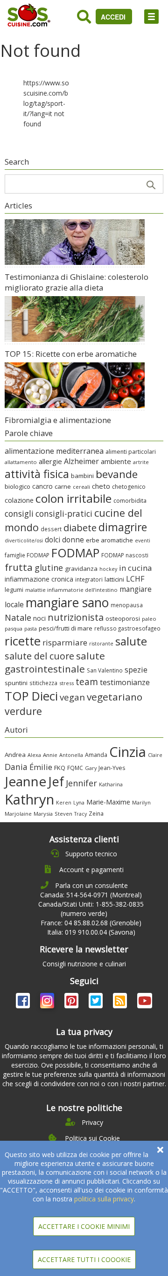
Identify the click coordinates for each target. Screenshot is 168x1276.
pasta (30, 628)
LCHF (135, 579)
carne (63, 486)
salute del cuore (39, 656)
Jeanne (25, 781)
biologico (17, 486)
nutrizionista (76, 617)
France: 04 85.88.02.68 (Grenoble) (91, 922)
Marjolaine (18, 813)
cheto (101, 486)
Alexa (34, 754)
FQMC (75, 767)
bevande (117, 474)
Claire (155, 754)
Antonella (71, 754)
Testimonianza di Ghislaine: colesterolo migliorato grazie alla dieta (76, 282)
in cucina (135, 567)
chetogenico (129, 487)
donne (73, 539)
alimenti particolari (130, 452)
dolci (52, 539)
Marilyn (141, 802)
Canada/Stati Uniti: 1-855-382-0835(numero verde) (91, 909)
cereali (81, 486)
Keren (63, 802)
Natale (18, 617)
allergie (50, 461)
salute (131, 641)
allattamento (21, 461)
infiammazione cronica (39, 579)
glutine (49, 567)
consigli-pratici (63, 513)
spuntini (16, 683)
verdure (23, 711)
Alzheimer (81, 461)
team (87, 681)
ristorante (101, 643)
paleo (149, 618)
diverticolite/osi (24, 540)
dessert (51, 529)
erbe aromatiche (109, 540)
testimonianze (125, 682)
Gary (91, 767)
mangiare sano (67, 602)
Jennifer (81, 783)
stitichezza (43, 683)
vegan (72, 697)
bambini (82, 476)
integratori (89, 579)
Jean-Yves (111, 768)
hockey (108, 569)
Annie (50, 754)
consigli (19, 513)
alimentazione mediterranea (54, 451)
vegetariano (114, 696)
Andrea (15, 754)
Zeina (96, 813)
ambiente (116, 461)
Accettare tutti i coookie (84, 1259)
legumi (14, 589)
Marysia (43, 813)
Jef (56, 781)
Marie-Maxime (108, 802)
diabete (80, 527)
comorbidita (130, 501)
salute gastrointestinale (55, 662)
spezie (136, 669)
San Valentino (105, 670)
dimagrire (122, 527)
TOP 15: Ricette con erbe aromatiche (71, 353)
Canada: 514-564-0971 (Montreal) (91, 894)
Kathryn (29, 799)
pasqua (13, 628)
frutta (19, 567)
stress (66, 683)
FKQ (59, 767)
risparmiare (64, 642)
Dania (16, 766)
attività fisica (37, 473)
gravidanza (81, 568)
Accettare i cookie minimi (84, 1226)
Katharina (111, 784)
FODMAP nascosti (124, 555)
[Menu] (151, 16)
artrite (141, 461)
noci (39, 618)
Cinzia (127, 751)
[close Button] (160, 1150)
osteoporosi (122, 618)
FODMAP (75, 553)
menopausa (127, 605)
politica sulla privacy (104, 1198)
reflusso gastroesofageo (127, 628)
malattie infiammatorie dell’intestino (71, 589)
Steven (63, 813)
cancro (42, 486)
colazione (19, 500)
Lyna (78, 802)
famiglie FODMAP (27, 555)
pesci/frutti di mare (65, 628)
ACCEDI (114, 16)
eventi (142, 540)
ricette (23, 640)
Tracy (80, 814)
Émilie (40, 767)
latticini (114, 579)
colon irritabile (73, 498)
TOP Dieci (31, 696)
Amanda (96, 755)
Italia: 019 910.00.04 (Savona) (91, 932)
